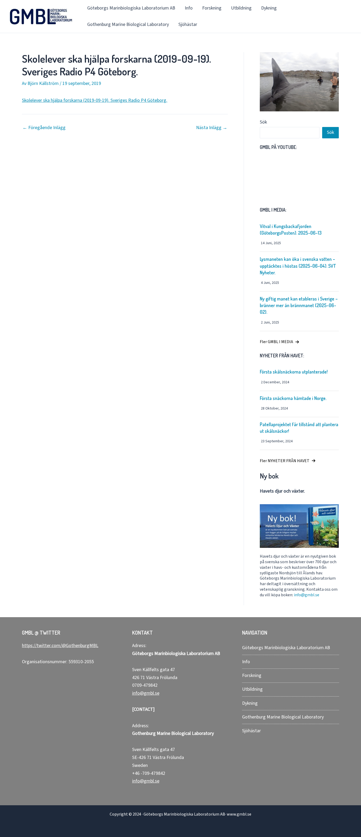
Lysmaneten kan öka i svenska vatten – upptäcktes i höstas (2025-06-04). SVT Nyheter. (298, 265)
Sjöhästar (187, 24)
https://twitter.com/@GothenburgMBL (60, 645)
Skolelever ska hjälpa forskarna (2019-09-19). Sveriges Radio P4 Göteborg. (94, 100)
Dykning (269, 8)
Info (189, 8)
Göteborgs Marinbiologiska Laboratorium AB (131, 8)
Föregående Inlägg (44, 127)
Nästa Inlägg (211, 127)
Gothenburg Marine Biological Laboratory (128, 24)
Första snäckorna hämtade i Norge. (293, 398)
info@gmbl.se (306, 595)
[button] (279, 342)
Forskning (211, 8)
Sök (263, 122)
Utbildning (241, 8)
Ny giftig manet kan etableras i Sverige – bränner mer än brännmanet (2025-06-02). (299, 305)
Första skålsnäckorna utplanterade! (294, 372)
